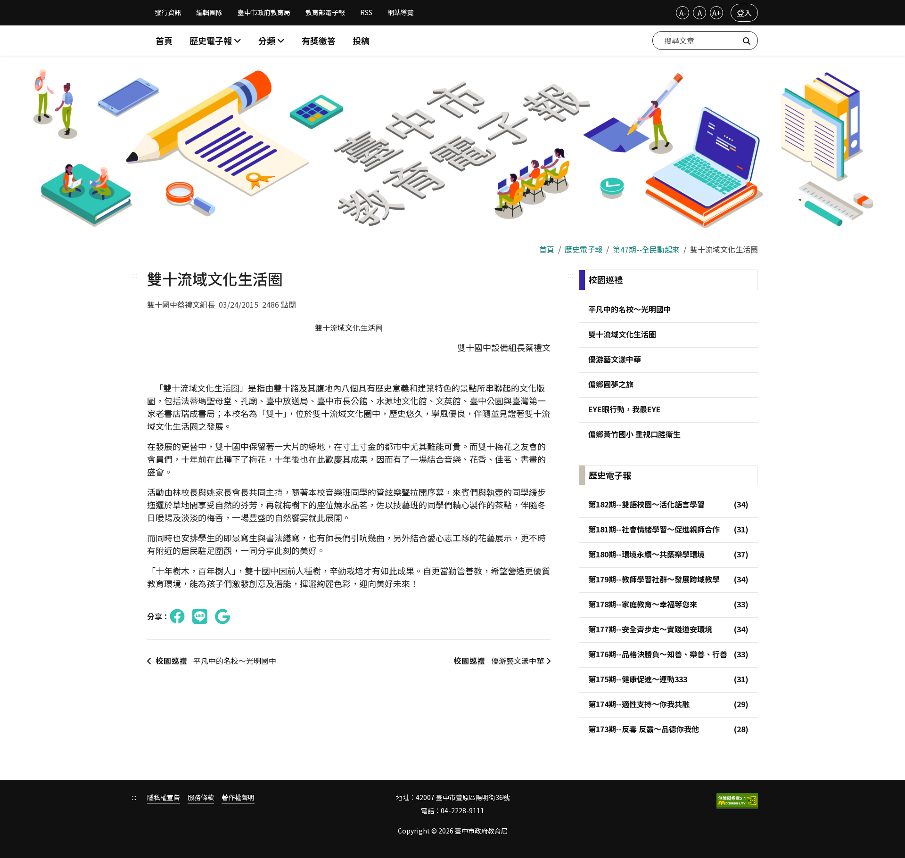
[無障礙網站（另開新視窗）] (737, 801)
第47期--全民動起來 (646, 249)
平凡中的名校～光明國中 (216, 660)
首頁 (164, 40)
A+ (716, 12)
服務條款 (201, 797)
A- (682, 12)
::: (135, 275)
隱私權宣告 (163, 797)
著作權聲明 (238, 797)
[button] (271, 40)
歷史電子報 (583, 249)
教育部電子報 (325, 12)
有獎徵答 (319, 40)
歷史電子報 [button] (211, 40)
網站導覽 (400, 12)
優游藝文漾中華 (499, 660)
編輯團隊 (209, 12)
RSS (366, 12)
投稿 (361, 40)
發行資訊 (168, 12)
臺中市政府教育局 (264, 12)
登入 (744, 12)
